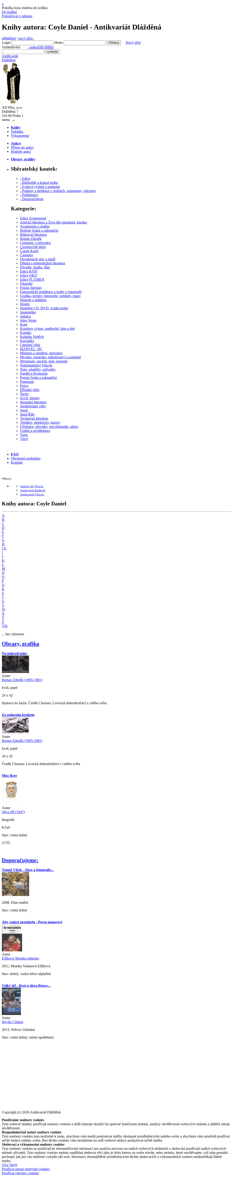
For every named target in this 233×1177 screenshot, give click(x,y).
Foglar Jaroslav (31, 288)
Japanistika (28, 312)
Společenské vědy (33, 406)
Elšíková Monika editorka (20, 958)
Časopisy (26, 255)
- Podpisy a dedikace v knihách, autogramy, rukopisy (58, 191)
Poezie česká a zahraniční (38, 377)
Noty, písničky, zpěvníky (38, 369)
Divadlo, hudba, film (35, 267)
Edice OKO (28, 275)
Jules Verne (28, 320)
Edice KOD (28, 271)
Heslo (58, 42)
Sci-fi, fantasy (30, 398)
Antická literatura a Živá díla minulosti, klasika (53, 222)
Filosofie (26, 284)
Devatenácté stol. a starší (37, 259)
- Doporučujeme (31, 199)
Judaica (25, 316)
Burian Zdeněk (31, 239)
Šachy (24, 394)
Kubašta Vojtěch (32, 337)
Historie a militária (33, 300)
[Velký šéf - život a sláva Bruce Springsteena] (11, 1014)
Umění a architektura (35, 431)
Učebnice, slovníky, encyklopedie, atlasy (49, 426)
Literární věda (30, 345)
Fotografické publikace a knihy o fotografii (50, 292)
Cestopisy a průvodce (35, 243)
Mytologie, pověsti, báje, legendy (44, 361)
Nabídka (17, 131)
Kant (23, 324)
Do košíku (9, 12)
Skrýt (13, 1165)
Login (6, 42)
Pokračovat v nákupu (17, 16)
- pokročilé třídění (40, 47)
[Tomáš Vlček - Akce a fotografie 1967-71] (15, 895)
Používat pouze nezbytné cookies (26, 1169)
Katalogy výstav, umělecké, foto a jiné (47, 328)
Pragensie (27, 382)
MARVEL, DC (31, 349)
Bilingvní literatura (33, 234)
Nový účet (133, 42)
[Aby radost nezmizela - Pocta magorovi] (12, 950)
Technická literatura (34, 418)
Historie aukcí (21, 151)
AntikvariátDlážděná (10, 58)
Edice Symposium (33, 218)
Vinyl (24, 439)
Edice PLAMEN (32, 279)
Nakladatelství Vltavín (36, 365)
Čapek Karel (29, 251)
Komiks (25, 333)
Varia (24, 435)
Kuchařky (27, 341)
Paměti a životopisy (34, 373)
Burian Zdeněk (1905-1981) (22, 680)
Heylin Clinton (12, 1022)
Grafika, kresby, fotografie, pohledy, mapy (50, 296)
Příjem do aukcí (22, 147)
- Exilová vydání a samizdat (40, 187)
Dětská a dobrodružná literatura (42, 263)
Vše (5, 626)
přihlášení (9, 38)
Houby (25, 304)
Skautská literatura (33, 402)
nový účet (26, 38)
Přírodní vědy (30, 390)
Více (5, 1165)
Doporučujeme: (20, 860)
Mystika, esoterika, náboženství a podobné (50, 357)
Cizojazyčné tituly (33, 247)
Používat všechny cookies (20, 1173)
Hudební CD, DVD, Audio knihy (44, 308)
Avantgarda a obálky (35, 226)
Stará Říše (27, 414)
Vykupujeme (20, 136)
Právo (24, 386)
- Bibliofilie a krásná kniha (39, 183)
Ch (4, 548)
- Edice (25, 178)
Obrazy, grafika (20, 644)
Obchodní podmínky (26, 458)
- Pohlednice (29, 195)
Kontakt (17, 462)
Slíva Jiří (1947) (13, 812)
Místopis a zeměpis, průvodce (41, 353)
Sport (24, 410)
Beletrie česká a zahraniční (39, 230)
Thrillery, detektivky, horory (40, 422)
